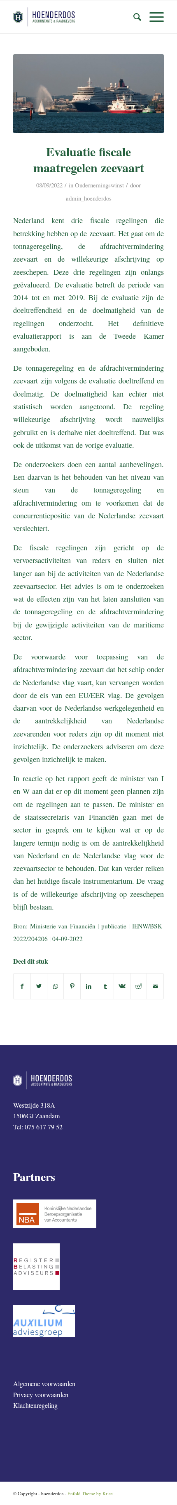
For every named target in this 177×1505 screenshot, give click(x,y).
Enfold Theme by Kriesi (91, 1493)
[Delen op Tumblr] (105, 986)
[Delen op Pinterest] (72, 986)
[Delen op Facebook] (22, 986)
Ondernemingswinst (99, 185)
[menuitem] (133, 16)
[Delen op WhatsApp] (55, 986)
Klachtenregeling (35, 1405)
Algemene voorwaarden (44, 1383)
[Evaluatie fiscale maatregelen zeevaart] (88, 93)
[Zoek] (133, 16)
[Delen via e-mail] (155, 986)
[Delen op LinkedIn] (89, 986)
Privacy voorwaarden (40, 1394)
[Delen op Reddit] (138, 986)
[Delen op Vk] (122, 986)
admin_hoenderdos (89, 198)
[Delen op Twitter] (39, 986)
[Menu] (152, 16)
